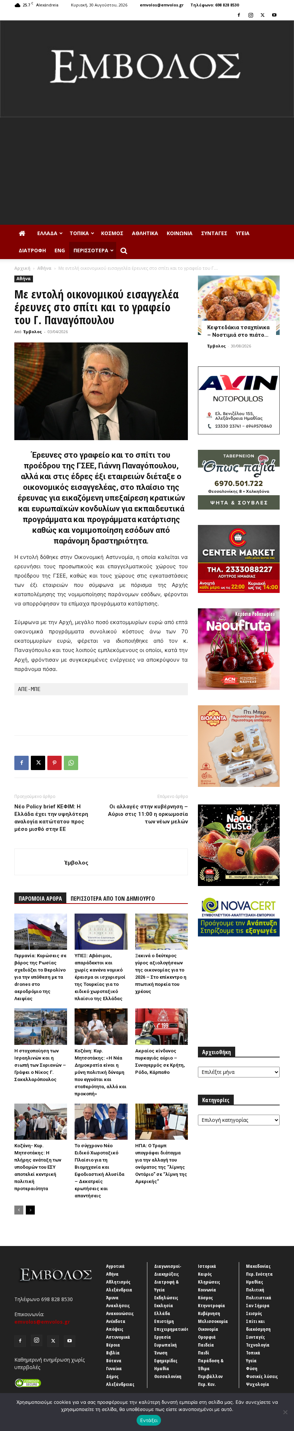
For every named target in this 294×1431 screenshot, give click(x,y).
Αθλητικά (145, 233)
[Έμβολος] (147, 68)
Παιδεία (206, 1345)
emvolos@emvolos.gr (162, 5)
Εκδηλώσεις (166, 1297)
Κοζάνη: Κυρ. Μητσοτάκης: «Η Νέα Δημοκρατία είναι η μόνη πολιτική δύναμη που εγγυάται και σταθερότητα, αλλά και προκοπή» (101, 1072)
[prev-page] (18, 1210)
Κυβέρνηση (209, 1313)
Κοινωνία (180, 233)
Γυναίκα (114, 1368)
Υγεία (243, 233)
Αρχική (22, 268)
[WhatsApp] (71, 763)
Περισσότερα (91, 250)
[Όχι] (285, 1412)
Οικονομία (208, 1329)
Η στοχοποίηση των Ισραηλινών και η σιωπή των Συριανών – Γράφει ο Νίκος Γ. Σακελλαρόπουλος (40, 1065)
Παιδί (203, 1352)
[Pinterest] (54, 763)
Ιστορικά (207, 1266)
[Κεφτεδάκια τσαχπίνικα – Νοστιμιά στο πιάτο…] (239, 305)
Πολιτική (255, 1289)
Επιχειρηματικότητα (175, 1329)
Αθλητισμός (118, 1282)
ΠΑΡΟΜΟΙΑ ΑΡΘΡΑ (40, 898)
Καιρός (205, 1274)
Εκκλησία (163, 1305)
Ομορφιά (207, 1337)
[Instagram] (250, 15)
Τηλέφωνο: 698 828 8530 (214, 5)
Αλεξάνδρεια (119, 1289)
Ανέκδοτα (115, 1321)
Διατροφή (32, 250)
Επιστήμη (164, 1321)
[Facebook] (238, 15)
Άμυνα (112, 1297)
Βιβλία (113, 1352)
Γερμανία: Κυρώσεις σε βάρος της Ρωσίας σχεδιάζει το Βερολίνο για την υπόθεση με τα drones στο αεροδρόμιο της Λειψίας (40, 977)
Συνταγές (214, 233)
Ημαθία (161, 1368)
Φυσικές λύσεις (262, 1376)
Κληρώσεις (209, 1282)
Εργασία (162, 1337)
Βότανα (114, 1360)
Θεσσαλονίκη (167, 1376)
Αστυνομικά (118, 1337)
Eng (59, 250)
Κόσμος (112, 233)
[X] (262, 15)
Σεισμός (254, 1313)
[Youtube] (274, 15)
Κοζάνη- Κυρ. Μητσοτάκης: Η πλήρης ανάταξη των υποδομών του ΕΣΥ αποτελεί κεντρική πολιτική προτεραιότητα (37, 1167)
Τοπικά (79, 233)
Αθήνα (44, 268)
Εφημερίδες (165, 1360)
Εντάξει (149, 1420)
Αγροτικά (115, 1266)
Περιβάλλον (210, 1376)
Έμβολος (32, 331)
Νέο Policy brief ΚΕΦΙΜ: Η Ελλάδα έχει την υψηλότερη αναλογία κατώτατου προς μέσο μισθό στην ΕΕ (51, 817)
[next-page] (30, 1210)
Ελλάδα (47, 233)
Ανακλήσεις (118, 1305)
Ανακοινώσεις (120, 1313)
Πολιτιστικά (258, 1297)
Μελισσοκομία (213, 1321)
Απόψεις (114, 1329)
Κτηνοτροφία (211, 1305)
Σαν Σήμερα (258, 1305)
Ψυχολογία (257, 1384)
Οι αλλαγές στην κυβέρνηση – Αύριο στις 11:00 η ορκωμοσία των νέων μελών (148, 814)
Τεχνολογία (258, 1345)
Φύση (251, 1368)
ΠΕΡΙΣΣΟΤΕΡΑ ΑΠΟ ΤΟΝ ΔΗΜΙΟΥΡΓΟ (113, 898)
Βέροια (113, 1345)
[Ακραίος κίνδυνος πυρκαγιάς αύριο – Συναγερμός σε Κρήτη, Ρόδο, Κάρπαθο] (161, 1026)
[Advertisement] (147, 171)
